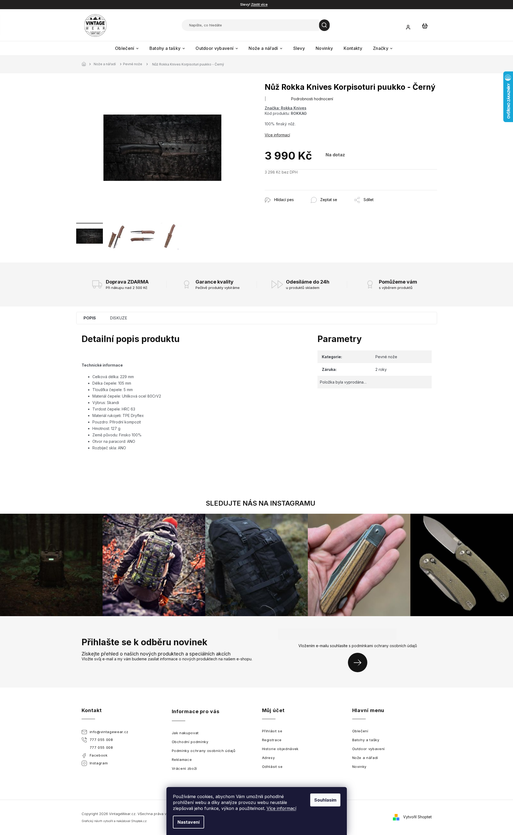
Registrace (272, 740)
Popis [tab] (89, 317)
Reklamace (182, 759)
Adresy (268, 757)
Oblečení (360, 731)
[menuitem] (127, 48)
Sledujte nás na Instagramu (260, 503)
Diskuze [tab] (118, 317)
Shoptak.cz (138, 821)
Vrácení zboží (184, 768)
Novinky (359, 766)
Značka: (285, 108)
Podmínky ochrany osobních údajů (204, 750)
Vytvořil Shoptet (417, 817)
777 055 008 (101, 739)
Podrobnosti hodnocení (312, 98)
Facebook (99, 755)
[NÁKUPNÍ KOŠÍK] (425, 26)
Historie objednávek (280, 749)
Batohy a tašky (365, 740)
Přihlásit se (359, 662)
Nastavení (188, 822)
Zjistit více (259, 4)
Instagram (99, 763)
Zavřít (294, 193)
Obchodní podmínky (190, 742)
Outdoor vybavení (368, 749)
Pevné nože (386, 356)
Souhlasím (325, 800)
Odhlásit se (272, 766)
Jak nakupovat (185, 733)
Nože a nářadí (365, 757)
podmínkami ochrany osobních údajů (384, 645)
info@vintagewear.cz (109, 732)
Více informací (281, 808)
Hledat (324, 25)
